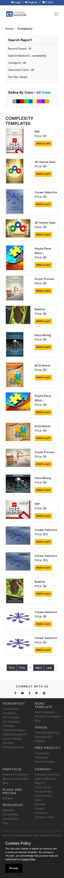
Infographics (10, 818)
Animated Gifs (43, 736)
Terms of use (43, 787)
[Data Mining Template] (15, 344)
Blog (5, 823)
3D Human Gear (45, 162)
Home (9, 28)
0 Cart (49, 2)
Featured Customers (15, 774)
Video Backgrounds (47, 732)
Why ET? (40, 783)
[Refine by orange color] (47, 101)
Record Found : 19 (19, 48)
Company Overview (47, 774)
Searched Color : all (21, 70)
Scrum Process (44, 279)
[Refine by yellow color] (35, 101)
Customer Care (44, 817)
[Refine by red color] (22, 101)
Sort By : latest (17, 77)
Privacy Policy (43, 791)
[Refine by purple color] (43, 101)
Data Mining (43, 335)
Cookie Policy (28, 859)
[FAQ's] (17, 693)
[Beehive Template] (18, 314)
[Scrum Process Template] (15, 287)
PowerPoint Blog (13, 747)
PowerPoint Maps (14, 730)
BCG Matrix (42, 365)
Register (32, 2)
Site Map (40, 804)
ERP (37, 131)
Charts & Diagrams (14, 734)
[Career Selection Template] (15, 201)
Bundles (8, 798)
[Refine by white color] (10, 101)
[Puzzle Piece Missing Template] (15, 257)
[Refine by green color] (27, 101)
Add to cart (43, 143)
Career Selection (46, 192)
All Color (43, 92)
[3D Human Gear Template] (15, 171)
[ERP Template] (15, 140)
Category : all (17, 62)
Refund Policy (43, 795)
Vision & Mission (45, 778)
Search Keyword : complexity (27, 55)
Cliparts (40, 741)
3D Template (11, 717)
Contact (39, 808)
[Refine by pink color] (39, 101)
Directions (41, 812)
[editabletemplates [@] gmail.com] (24, 693)
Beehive (40, 309)
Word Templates (45, 712)
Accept (14, 868)
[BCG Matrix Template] (15, 374)
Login (17, 2)
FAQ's (38, 800)
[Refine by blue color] (31, 101)
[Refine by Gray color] (14, 101)
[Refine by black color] (18, 101)
